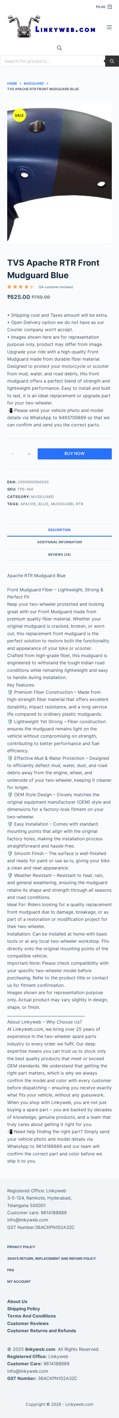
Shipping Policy (23, 1308)
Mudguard (42, 496)
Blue (43, 504)
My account (19, 1281)
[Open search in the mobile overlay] (59, 48)
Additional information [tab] (59, 542)
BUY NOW (74, 453)
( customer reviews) (55, 287)
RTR (79, 504)
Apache (28, 504)
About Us (17, 1301)
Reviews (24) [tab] (59, 554)
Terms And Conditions (31, 1316)
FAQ (10, 1270)
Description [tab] (59, 530)
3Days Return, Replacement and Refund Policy (51, 1258)
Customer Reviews (28, 1323)
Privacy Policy (21, 1247)
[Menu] (109, 27)
